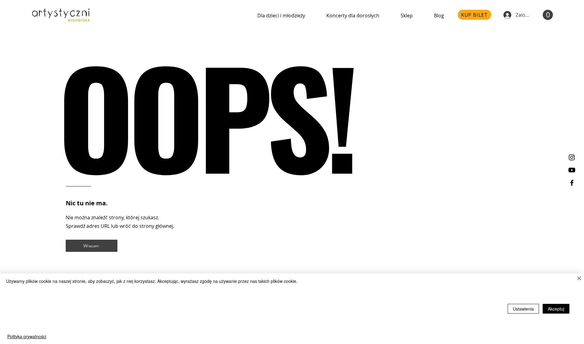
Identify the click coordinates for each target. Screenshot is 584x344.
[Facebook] (572, 183)
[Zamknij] (579, 279)
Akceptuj (556, 309)
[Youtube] (572, 170)
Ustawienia (523, 309)
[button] (548, 15)
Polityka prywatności (26, 336)
